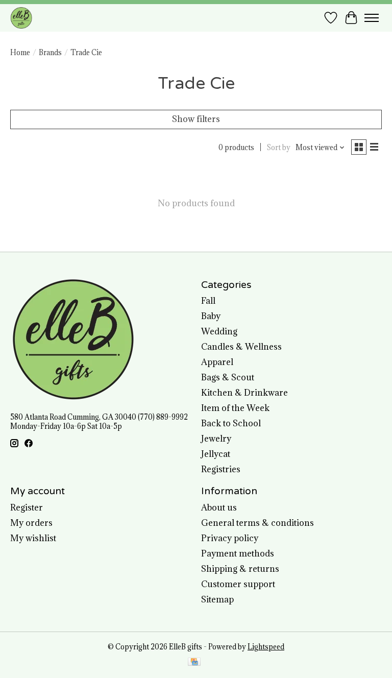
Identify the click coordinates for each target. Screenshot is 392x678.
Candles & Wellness (241, 346)
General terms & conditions (257, 522)
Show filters (196, 119)
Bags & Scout (227, 377)
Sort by (278, 147)
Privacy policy (229, 538)
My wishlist (33, 538)
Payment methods (237, 553)
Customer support (238, 584)
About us (219, 507)
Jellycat (215, 453)
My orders (31, 522)
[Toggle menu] (371, 18)
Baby (210, 316)
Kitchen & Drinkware (244, 392)
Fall (208, 300)
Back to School (231, 423)
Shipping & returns (240, 568)
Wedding (219, 331)
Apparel (217, 362)
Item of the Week (235, 408)
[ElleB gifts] (21, 17)
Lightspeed (266, 646)
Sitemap (217, 599)
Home (20, 52)
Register (26, 507)
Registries (220, 469)
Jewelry (216, 438)
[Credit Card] (194, 663)
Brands (50, 52)
